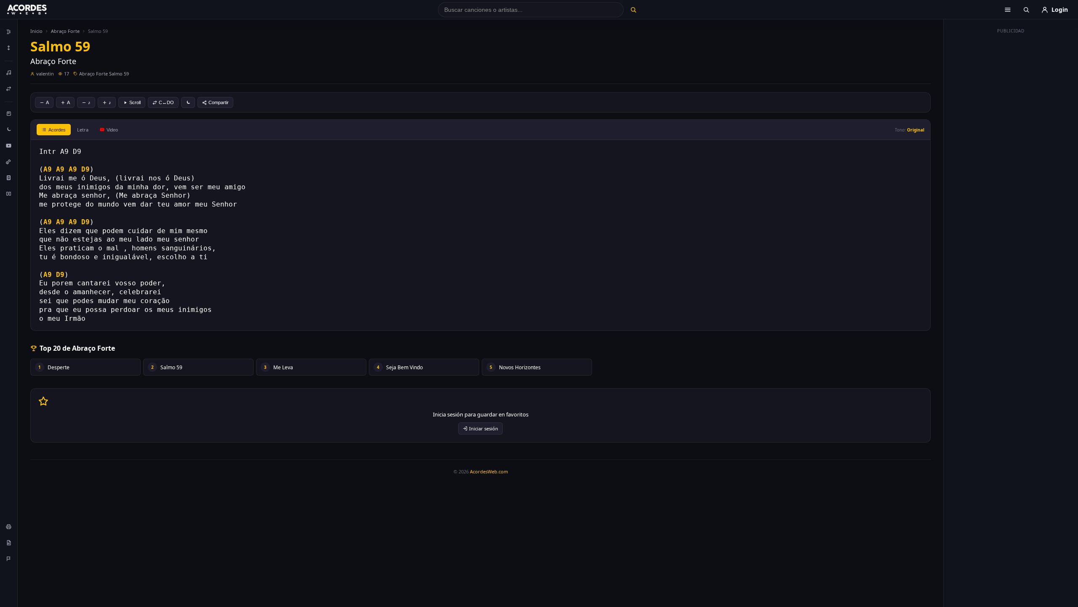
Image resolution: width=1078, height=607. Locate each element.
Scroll (135, 102)
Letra (82, 129)
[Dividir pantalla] (9, 193)
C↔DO (166, 102)
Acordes (57, 129)
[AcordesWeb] (37, 9)
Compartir (218, 102)
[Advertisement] (1011, 163)
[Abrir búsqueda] (1026, 10)
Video (112, 129)
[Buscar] (633, 9)
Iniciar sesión (483, 428)
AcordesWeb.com (489, 471)
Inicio (36, 31)
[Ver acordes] (9, 177)
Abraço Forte (65, 31)
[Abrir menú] (1008, 10)
